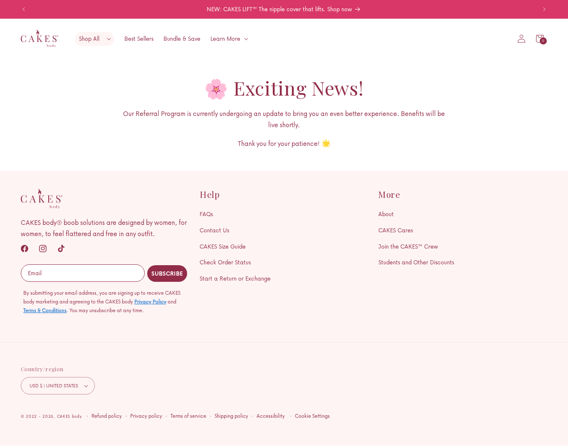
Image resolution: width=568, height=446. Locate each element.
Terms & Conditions (45, 310)
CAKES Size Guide (223, 246)
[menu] (94, 39)
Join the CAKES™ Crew (408, 246)
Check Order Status (225, 262)
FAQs (206, 213)
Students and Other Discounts (416, 262)
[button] (540, 39)
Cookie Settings (312, 416)
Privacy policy (146, 416)
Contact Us (214, 230)
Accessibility (271, 416)
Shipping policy (231, 416)
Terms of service (188, 416)
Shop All (89, 38)
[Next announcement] (544, 9)
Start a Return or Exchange (235, 278)
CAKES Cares (395, 230)
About (386, 213)
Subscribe (167, 273)
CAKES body (69, 416)
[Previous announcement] (24, 9)
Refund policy (106, 416)
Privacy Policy (150, 302)
